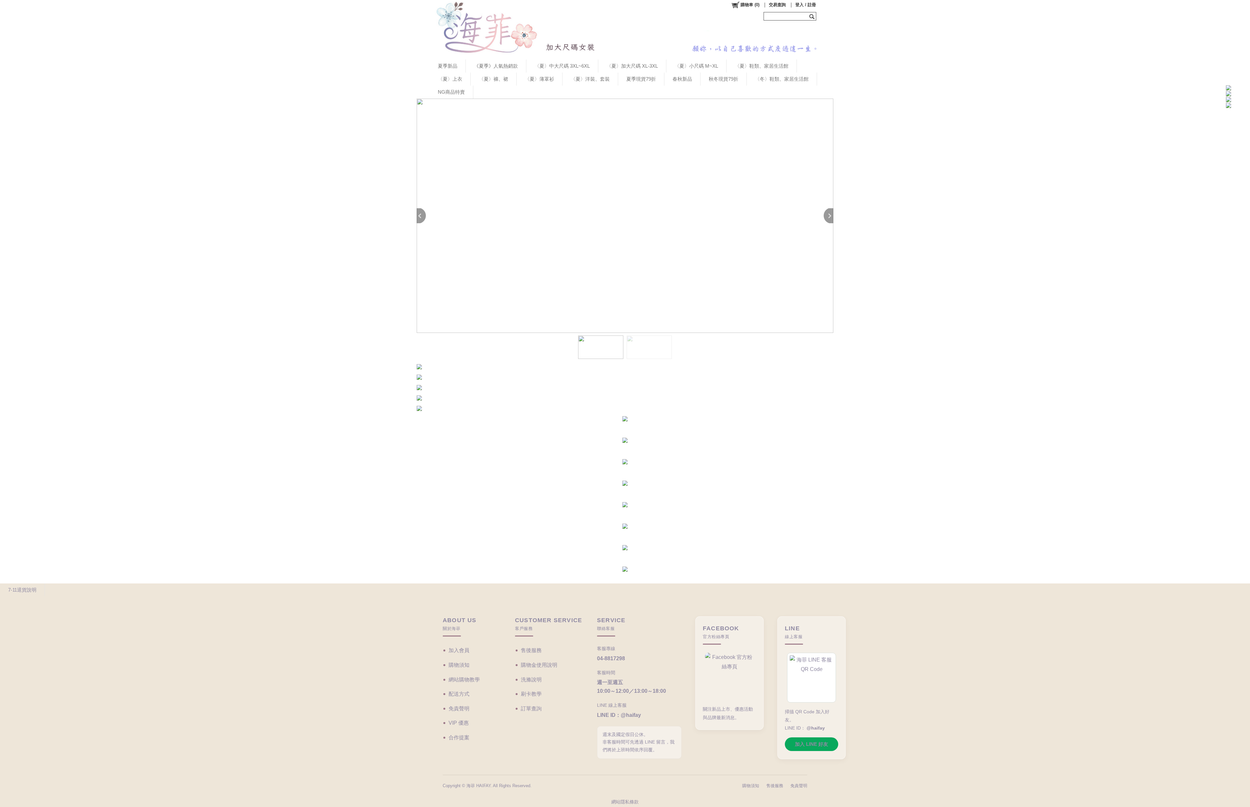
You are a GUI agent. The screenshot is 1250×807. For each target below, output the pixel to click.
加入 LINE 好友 (811, 744)
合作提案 (459, 737)
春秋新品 (682, 79)
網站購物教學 (464, 679)
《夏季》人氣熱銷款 (496, 66)
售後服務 (531, 650)
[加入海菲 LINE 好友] (811, 678)
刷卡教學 (531, 694)
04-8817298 (611, 658)
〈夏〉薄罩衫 (539, 79)
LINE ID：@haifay (619, 715)
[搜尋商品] (812, 16)
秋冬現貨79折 (723, 79)
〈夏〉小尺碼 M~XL (696, 66)
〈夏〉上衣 (450, 79)
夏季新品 (447, 66)
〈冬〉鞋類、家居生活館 (782, 79)
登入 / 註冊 (805, 4)
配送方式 (459, 694)
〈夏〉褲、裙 (493, 79)
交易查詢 (777, 4)
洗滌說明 (531, 679)
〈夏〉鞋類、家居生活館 (761, 66)
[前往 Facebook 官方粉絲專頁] (729, 676)
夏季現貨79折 (641, 79)
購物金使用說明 (539, 665)
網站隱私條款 (625, 801)
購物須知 (459, 665)
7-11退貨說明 (22, 590)
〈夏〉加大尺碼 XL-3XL (632, 66)
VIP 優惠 (459, 723)
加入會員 (459, 650)
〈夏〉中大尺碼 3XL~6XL (562, 66)
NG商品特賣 (451, 92)
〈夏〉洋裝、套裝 (590, 79)
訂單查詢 (531, 708)
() (750, 4)
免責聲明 (459, 708)
